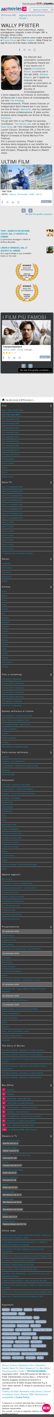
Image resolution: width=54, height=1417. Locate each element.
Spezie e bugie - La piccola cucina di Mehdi (20, 1009)
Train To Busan (8, 935)
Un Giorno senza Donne (12, 914)
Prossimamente (9, 1371)
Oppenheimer (23, 1326)
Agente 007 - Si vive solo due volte (16, 1155)
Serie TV (14, 1368)
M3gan (21, 1314)
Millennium (7, 1346)
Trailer (22, 1371)
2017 (38, 194)
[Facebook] (19, 49)
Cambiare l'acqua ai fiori (12, 833)
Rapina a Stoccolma (10, 1177)
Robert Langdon (22, 1342)
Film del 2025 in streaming (13, 683)
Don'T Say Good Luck (11, 919)
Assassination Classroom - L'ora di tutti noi (19, 888)
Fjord (4, 820)
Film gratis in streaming (11, 679)
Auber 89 (5, 1040)
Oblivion (5, 1184)
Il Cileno (5, 733)
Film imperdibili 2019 (10, 450)
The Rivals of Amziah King (13, 901)
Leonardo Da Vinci (23, 1330)
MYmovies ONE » (8, 16)
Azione (13, 194)
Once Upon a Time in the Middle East (17, 883)
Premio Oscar (9, 40)
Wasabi (5, 1214)
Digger (4, 860)
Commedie (6, 563)
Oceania (5, 757)
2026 (10, 410)
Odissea (10, 1094)
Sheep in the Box (9, 738)
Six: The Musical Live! (11, 905)
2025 (15, 410)
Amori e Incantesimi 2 (11, 1013)
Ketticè (5, 975)
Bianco (5, 851)
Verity (4, 869)
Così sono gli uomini (10, 892)
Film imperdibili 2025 (10, 423)
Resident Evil (7, 802)
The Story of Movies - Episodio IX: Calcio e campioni (23, 1050)
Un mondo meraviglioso (11, 971)
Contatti (14, 1391)
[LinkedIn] (29, 49)
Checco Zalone (9, 1326)
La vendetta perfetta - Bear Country (16, 724)
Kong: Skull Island (9, 1148)
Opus (36, 1318)
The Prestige (17, 100)
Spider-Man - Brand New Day (19, 1098)
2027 (4, 410)
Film (31, 1365)
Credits (5, 1391)
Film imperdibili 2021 (10, 441)
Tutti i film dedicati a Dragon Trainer (17, 1318)
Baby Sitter (35, 1326)
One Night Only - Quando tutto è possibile (24, 1116)
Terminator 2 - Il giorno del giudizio (21, 1120)
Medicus (5, 1206)
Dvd (22, 1368)
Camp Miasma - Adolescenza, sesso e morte (20, 765)
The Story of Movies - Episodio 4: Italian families (21, 1077)
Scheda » (46, 201)
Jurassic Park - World (42, 1330)
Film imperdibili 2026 (10, 419)
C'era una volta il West (11, 1140)
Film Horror (6, 572)
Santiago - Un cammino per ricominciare (18, 793)
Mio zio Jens (7, 879)
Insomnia (6, 118)
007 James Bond (9, 1338)
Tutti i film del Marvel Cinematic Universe (19, 1350)
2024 (21, 410)
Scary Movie (17, 1310)
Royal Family (8, 1330)
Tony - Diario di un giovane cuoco (15, 720)
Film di (4, 468)
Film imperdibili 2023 (10, 432)
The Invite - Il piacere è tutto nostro (16, 784)
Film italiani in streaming (12, 701)
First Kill (5, 1162)
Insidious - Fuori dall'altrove (13, 761)
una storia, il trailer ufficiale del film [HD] (18, 1260)
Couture (5, 742)
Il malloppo (6, 958)
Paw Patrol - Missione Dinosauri (15, 1000)
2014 (19, 349)
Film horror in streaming (11, 705)
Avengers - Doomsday (11, 798)
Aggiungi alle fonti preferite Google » (32, 16)
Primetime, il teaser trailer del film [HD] (18, 1265)
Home (5, 1365)
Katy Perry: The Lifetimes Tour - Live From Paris (21, 949)
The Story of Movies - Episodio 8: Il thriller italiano (22, 1054)
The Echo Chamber (10, 1018)
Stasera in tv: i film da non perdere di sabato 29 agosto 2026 (26, 1256)
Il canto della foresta (10, 846)
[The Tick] (26, 177)
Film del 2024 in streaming (13, 688)
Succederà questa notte (11, 838)
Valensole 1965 (8, 774)
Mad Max (6, 1358)
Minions (6, 1310)
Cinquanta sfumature (11, 1334)
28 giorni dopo (40, 1310)
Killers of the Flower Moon (12, 1170)
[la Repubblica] (48, 3)
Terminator (30, 1358)
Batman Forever (8, 1221)
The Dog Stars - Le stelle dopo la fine (17, 715)
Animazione (7, 576)
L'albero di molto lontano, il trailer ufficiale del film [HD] (24, 1280)
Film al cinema (8, 463)
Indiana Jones (45, 1338)
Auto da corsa (24, 1338)
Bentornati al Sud (9, 824)
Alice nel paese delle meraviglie (34, 1354)
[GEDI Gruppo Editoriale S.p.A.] (39, 3)
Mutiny (4, 1022)
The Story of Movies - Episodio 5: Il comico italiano (22, 1073)
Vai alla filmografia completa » (39, 214)
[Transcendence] (26, 332)
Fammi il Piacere (9, 966)
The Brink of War (9, 910)
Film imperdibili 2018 (10, 454)
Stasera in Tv (31, 1368)
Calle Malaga (7, 807)
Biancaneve (40, 1322)
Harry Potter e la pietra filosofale (15, 746)
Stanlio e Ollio (8, 1199)
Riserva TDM (27, 1394)
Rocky (40, 1358)
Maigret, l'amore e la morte (13, 896)
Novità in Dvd (7, 476)
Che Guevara (18, 1358)
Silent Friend (7, 962)
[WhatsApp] (34, 49)
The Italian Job (22, 123)
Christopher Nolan (34, 70)
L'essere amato (8, 855)
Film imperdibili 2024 (10, 428)
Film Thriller (7, 568)
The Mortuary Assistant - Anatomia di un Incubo (21, 980)
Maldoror (5, 770)
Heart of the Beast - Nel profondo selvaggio (19, 864)
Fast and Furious (38, 1346)
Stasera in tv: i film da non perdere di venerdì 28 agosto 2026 (27, 1292)
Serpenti (5, 1027)
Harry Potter (36, 1342)
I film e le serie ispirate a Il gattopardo (18, 1322)
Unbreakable (8, 1342)
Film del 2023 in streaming (13, 692)
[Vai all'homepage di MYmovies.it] (14, 10)
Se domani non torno (10, 842)
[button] (46, 1408)
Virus (35, 1338)
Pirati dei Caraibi (28, 1334)
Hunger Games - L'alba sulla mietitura (17, 789)
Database (23, 1365)
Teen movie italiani (21, 1346)
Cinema (13, 1365)
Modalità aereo (8, 1192)
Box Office (44, 1368)
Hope (4, 815)
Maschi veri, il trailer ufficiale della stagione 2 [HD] (22, 1296)
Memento (26, 109)
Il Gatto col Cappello (10, 829)
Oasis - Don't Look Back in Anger (15, 1031)
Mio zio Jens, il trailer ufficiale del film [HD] (19, 1269)
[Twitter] (24, 49)
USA (32, 194)
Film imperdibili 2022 (10, 437)
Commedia (22, 194)
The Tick (7, 191)
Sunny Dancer (8, 944)
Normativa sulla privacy (31, 1391)
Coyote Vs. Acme (9, 940)
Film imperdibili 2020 (10, 445)
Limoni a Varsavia (9, 729)
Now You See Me (9, 1314)
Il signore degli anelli (11, 1354)
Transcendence (12, 346)
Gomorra (28, 1310)
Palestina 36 (7, 811)
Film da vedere (8, 459)
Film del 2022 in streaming (13, 696)
